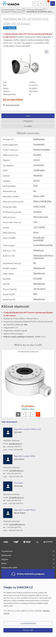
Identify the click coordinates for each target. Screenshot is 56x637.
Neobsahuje (38, 250)
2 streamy (37, 211)
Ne (34, 191)
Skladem (28, 409)
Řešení (4, 563)
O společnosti (6, 551)
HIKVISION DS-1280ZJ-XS (28, 351)
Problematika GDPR (9, 567)
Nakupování (6, 555)
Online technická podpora (30, 574)
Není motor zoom (40, 217)
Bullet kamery (39, 139)
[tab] (28, 116)
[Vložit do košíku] (38, 414)
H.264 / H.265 (39, 206)
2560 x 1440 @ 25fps (42, 201)
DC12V (36, 180)
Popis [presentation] (28, 116)
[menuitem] (52, 3)
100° (35, 222)
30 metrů (37, 154)
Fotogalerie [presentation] (28, 121)
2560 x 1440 (38, 196)
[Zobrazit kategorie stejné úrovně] (24, 9)
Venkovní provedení (41, 149)
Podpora (4, 559)
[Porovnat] (18, 414)
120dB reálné (39, 170)
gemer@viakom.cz (16, 470)
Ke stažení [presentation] (28, 126)
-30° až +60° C (39, 288)
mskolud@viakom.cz (17, 524)
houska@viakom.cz (16, 497)
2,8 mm (36, 160)
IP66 (35, 294)
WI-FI (35, 185)
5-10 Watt (37, 278)
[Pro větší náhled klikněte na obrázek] (26, 65)
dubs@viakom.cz (15, 443)
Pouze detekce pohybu (43, 245)
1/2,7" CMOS (39, 227)
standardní (38, 175)
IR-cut (35, 232)
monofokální (38, 165)
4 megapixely (38, 144)
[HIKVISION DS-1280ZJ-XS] (28, 380)
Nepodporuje (39, 268)
